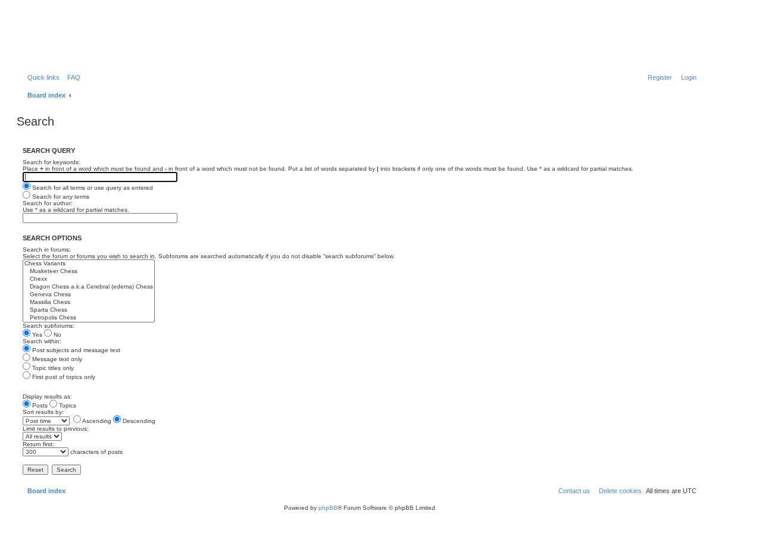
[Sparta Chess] (88, 310)
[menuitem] (71, 77)
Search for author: (48, 203)
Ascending (96, 421)
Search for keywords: (51, 162)
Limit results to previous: (56, 428)
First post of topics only (62, 377)
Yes (36, 334)
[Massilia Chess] (88, 302)
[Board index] (80, 39)
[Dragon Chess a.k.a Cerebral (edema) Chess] (88, 287)
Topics (66, 405)
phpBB (328, 507)
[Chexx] (88, 279)
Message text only (56, 359)
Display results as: (47, 396)
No (56, 334)
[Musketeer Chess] (88, 271)
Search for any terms (59, 196)
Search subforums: (48, 325)
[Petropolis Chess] (88, 318)
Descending (138, 421)
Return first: (38, 444)
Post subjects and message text (75, 350)
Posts (39, 405)
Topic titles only (52, 368)
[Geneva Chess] (88, 295)
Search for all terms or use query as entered (91, 187)
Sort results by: (43, 412)
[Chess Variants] (88, 264)
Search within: (42, 341)
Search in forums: (47, 249)
